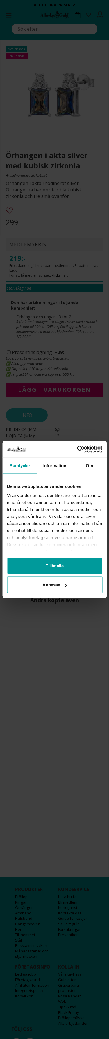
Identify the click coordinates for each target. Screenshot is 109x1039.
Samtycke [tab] (20, 465)
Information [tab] (54, 465)
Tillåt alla (55, 565)
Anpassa (51, 584)
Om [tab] (89, 465)
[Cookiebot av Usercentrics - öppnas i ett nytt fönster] (77, 449)
